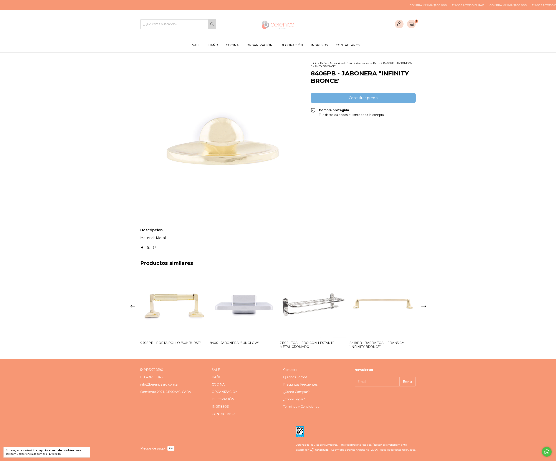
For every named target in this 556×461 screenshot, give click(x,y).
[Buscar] (212, 24)
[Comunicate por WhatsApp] (547, 452)
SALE (196, 45)
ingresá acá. (364, 444)
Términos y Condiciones (301, 407)
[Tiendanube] (312, 450)
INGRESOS (319, 45)
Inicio (314, 63)
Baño (323, 63)
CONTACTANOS (348, 45)
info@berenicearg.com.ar (159, 384)
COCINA (232, 45)
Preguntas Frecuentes (300, 384)
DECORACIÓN (291, 45)
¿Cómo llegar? (294, 399)
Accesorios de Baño (341, 63)
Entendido (55, 453)
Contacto (290, 370)
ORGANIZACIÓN (260, 45)
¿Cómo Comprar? (296, 392)
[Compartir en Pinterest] (154, 248)
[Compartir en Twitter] (148, 248)
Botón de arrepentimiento (390, 444)
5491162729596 (151, 370)
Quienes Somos (295, 377)
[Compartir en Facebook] (142, 248)
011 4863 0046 (151, 377)
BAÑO (213, 45)
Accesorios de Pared (368, 63)
